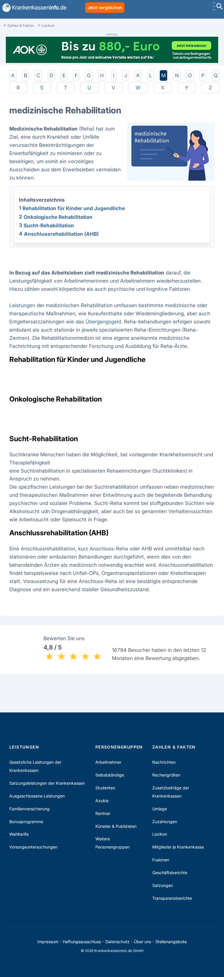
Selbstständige (109, 774)
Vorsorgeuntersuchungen (33, 846)
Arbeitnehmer (108, 762)
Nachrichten (164, 762)
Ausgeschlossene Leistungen (37, 795)
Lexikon (159, 834)
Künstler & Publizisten (115, 826)
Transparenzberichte (172, 898)
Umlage (159, 808)
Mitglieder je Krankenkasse (178, 846)
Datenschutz (117, 941)
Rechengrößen (166, 774)
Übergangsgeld (103, 321)
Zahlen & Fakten (174, 746)
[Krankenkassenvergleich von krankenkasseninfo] (33, 7)
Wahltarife (19, 834)
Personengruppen (119, 746)
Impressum (47, 941)
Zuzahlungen (164, 821)
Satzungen (162, 885)
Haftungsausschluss (82, 941)
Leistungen (22, 305)
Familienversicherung (29, 808)
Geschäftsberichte (169, 872)
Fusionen (160, 859)
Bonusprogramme (26, 821)
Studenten (105, 787)
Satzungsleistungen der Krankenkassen (47, 783)
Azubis (101, 800)
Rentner (102, 813)
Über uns (142, 941)
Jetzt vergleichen (105, 7)
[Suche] (219, 7)
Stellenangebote (171, 941)
